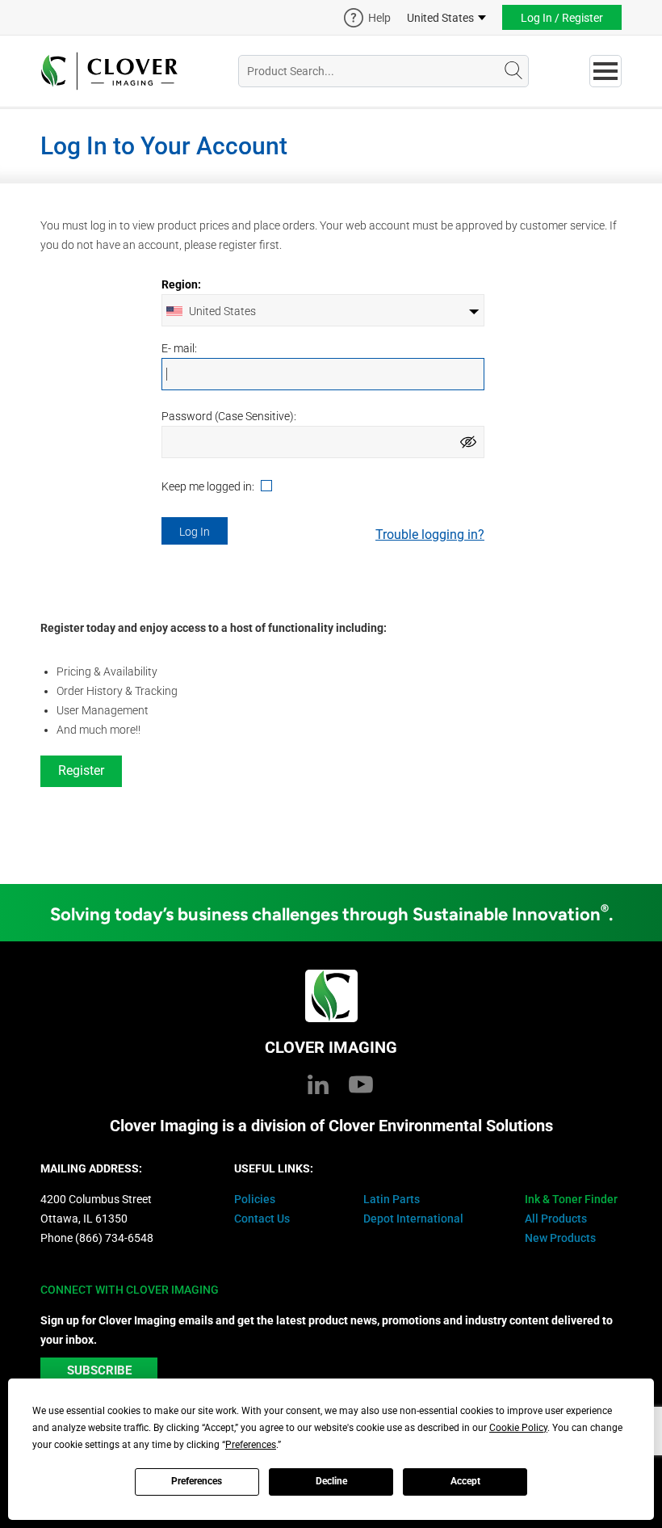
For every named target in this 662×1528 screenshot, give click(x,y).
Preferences (196, 1481)
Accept (465, 1481)
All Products (556, 1218)
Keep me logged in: (209, 487)
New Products (560, 1237)
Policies (254, 1199)
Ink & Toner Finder (571, 1199)
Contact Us (262, 1218)
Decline (331, 1481)
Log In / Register (562, 17)
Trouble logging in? (429, 534)
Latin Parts (391, 1199)
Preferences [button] (250, 1444)
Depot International (413, 1218)
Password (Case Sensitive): (228, 416)
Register (81, 770)
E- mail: (179, 348)
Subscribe (99, 1370)
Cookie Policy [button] (518, 1427)
